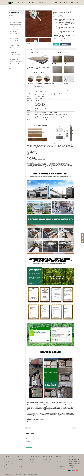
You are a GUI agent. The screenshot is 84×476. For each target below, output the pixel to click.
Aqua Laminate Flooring (8, 463)
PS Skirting (32, 461)
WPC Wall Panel (20, 470)
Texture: (54, 29)
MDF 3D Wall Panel (20, 459)
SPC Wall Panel (20, 468)
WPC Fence (58, 464)
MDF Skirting (32, 459)
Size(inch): (55, 26)
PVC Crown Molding (47, 463)
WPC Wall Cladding (59, 468)
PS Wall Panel (19, 466)
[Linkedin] (71, 470)
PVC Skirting (32, 464)
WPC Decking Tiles (59, 463)
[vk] (75, 470)
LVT (10, 47)
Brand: (54, 15)
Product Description (30, 49)
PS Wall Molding (33, 463)
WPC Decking (58, 461)
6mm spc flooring (43, 145)
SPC (10, 36)
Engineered (6, 468)
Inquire (56, 44)
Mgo (10, 68)
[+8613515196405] (82, 241)
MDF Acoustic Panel (21, 461)
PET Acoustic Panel (20, 464)
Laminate (11, 15)
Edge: (54, 31)
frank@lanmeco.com (75, 459)
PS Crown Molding (46, 461)
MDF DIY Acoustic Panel (21, 463)
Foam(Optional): (56, 34)
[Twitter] (69, 470)
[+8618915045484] (82, 238)
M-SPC (10, 66)
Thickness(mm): (56, 19)
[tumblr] (77, 470)
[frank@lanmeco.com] (82, 235)
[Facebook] (73, 470)
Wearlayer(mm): (56, 16)
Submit (29, 447)
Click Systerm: (55, 35)
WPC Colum (58, 459)
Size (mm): (55, 22)
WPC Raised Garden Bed (61, 466)
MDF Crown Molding (47, 459)
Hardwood (11, 70)
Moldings (11, 73)
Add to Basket (66, 44)
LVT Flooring (6, 461)
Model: (54, 13)
